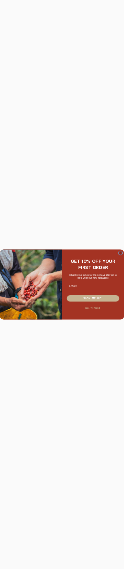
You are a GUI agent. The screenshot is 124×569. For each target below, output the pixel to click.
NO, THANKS (93, 308)
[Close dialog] (120, 253)
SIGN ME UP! (93, 298)
